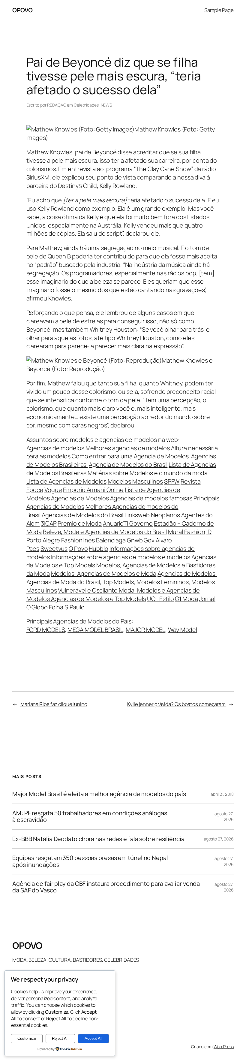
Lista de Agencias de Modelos (66, 481)
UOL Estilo (160, 599)
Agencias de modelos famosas (151, 498)
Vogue (53, 490)
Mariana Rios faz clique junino (53, 704)
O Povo (78, 549)
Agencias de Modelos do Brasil (82, 515)
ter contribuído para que (127, 256)
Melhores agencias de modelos (128, 448)
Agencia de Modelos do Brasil (128, 464)
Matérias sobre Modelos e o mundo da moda (148, 473)
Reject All (60, 1038)
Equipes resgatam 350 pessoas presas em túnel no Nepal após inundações (90, 861)
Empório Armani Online (93, 490)
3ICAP (49, 523)
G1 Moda (186, 599)
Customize (26, 1038)
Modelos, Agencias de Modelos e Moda (104, 573)
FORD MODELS (45, 630)
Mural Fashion (187, 532)
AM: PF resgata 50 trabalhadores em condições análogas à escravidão (89, 816)
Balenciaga (111, 540)
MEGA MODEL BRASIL (95, 630)
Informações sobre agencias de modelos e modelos (120, 557)
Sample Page (219, 10)
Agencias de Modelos (80, 498)
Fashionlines (78, 540)
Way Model (182, 630)
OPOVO (22, 10)
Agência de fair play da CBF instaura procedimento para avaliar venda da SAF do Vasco (106, 887)
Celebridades (86, 105)
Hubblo (98, 549)
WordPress (224, 1046)
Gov (149, 540)
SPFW (172, 481)
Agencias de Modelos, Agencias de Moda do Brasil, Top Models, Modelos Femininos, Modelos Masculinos (121, 581)
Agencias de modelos (55, 448)
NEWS (106, 105)
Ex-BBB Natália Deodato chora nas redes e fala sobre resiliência (98, 839)
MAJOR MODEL (145, 630)
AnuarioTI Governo (128, 523)
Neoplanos (165, 515)
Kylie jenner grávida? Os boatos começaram (176, 704)
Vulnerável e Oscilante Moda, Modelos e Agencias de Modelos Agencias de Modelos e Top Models (113, 594)
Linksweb (137, 515)
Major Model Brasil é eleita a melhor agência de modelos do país (99, 794)
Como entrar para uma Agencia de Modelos (131, 456)
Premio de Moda (80, 523)
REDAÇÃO (56, 105)
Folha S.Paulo (67, 607)
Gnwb (135, 540)
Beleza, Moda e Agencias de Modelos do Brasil (105, 532)
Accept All (93, 1038)
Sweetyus (54, 549)
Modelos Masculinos (135, 481)
